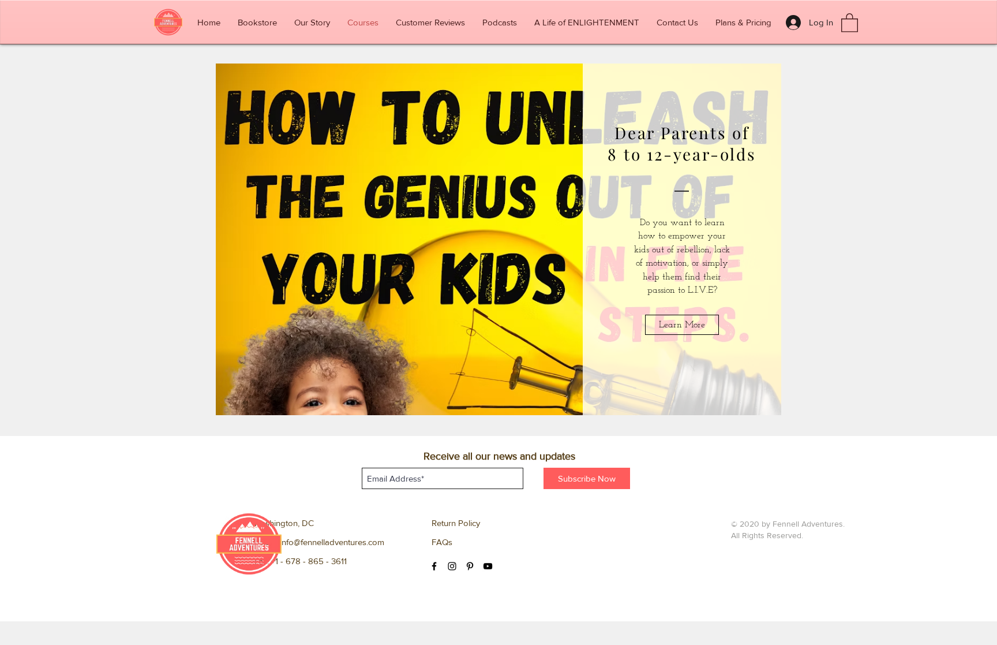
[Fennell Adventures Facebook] (434, 566)
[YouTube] (487, 566)
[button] (849, 22)
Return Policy (456, 523)
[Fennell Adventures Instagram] (452, 566)
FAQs (442, 542)
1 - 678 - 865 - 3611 (311, 561)
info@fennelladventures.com (332, 542)
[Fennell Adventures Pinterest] (469, 566)
